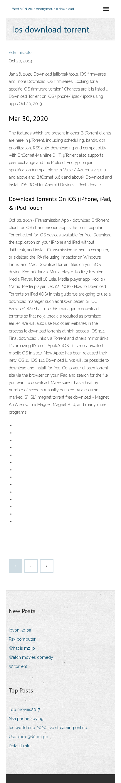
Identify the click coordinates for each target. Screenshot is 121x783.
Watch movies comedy (31, 657)
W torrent (18, 666)
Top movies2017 (24, 709)
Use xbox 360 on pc (28, 736)
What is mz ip (22, 648)
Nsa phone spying (26, 718)
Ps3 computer (22, 639)
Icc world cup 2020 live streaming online (48, 727)
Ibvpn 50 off (20, 630)
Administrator (21, 52)
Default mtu (20, 745)
